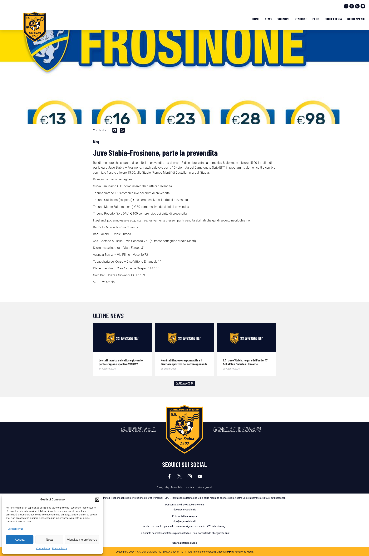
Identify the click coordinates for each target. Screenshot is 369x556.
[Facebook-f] (346, 6)
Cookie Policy (43, 548)
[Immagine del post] (122, 337)
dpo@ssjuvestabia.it (185, 509)
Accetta (19, 539)
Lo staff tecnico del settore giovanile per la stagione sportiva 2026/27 (121, 362)
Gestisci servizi (15, 529)
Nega (49, 539)
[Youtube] (363, 6)
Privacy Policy (59, 548)
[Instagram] (357, 6)
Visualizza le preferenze (82, 539)
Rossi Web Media (243, 551)
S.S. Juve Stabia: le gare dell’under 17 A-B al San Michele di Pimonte (245, 362)
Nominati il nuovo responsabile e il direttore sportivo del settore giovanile (184, 362)
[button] (97, 500)
